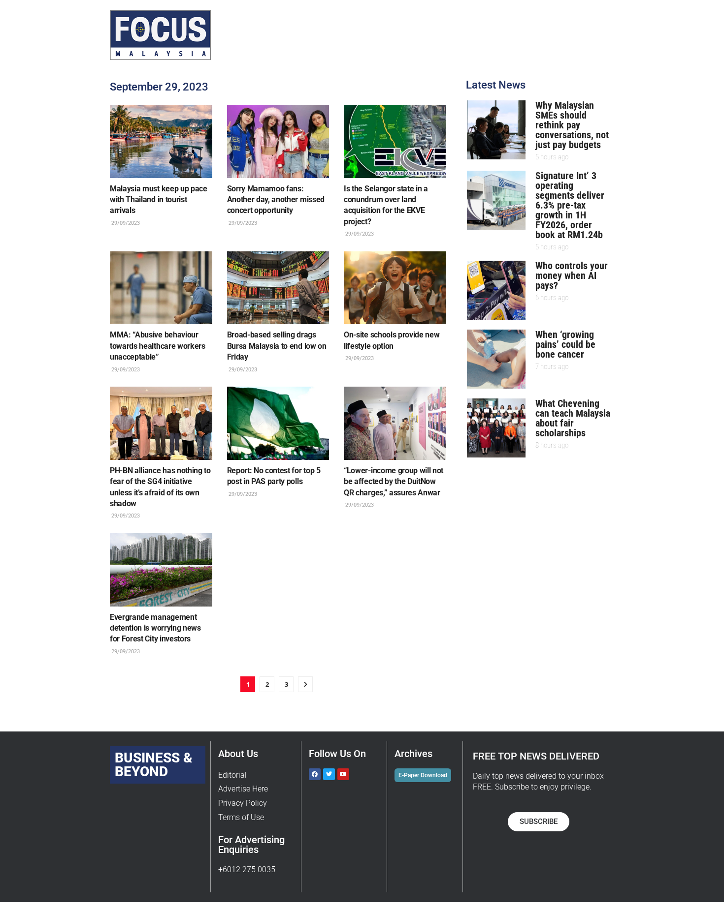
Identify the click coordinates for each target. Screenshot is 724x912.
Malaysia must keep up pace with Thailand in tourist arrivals (158, 199)
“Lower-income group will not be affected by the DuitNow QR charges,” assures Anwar (393, 481)
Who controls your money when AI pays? (571, 275)
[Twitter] (329, 774)
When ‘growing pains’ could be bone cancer (565, 344)
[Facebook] (315, 774)
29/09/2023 (125, 223)
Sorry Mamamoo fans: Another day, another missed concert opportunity (276, 199)
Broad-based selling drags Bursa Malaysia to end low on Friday (277, 346)
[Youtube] (343, 774)
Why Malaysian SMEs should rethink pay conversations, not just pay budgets (572, 125)
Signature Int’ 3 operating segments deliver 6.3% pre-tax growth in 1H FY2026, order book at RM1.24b (569, 205)
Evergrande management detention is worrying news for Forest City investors (155, 628)
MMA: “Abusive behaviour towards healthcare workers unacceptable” (157, 346)
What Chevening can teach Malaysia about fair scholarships (572, 418)
